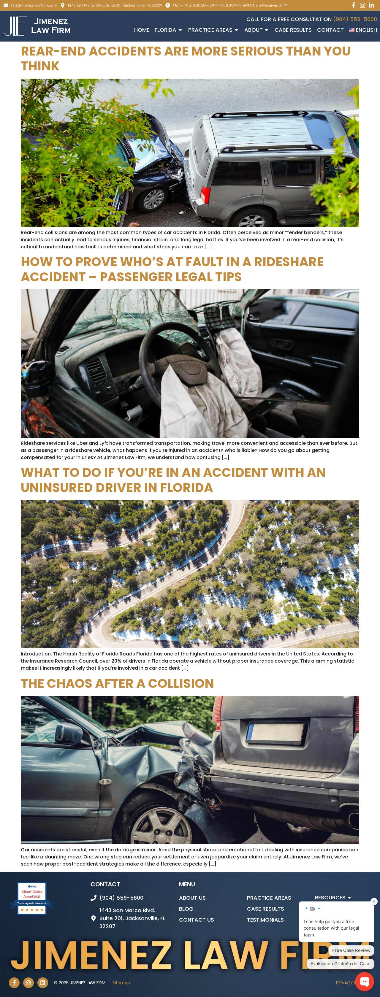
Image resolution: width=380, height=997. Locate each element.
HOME (141, 30)
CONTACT (330, 30)
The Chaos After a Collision (117, 683)
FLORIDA (165, 30)
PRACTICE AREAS (210, 30)
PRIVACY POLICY (353, 983)
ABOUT (253, 30)
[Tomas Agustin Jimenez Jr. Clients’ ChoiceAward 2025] (32, 914)
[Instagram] (28, 982)
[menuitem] (363, 30)
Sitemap (121, 983)
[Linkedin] (42, 982)
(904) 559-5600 (355, 19)
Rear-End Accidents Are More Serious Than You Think (186, 58)
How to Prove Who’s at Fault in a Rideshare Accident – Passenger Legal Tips (172, 269)
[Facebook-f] (14, 982)
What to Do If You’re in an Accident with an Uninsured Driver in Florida (173, 480)
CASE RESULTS (293, 30)
